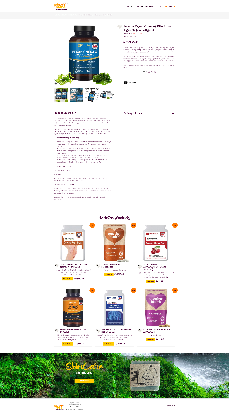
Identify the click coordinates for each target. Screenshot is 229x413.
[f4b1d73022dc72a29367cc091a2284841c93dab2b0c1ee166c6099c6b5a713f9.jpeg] (61, 95)
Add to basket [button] (67, 279)
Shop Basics (83, 380)
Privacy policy (69, 409)
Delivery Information (134, 113)
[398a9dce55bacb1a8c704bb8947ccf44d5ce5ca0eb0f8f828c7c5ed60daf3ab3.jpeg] (107, 95)
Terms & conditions (78, 409)
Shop (129, 6)
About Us (138, 6)
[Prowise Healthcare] (130, 83)
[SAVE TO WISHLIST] (57, 266)
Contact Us (149, 6)
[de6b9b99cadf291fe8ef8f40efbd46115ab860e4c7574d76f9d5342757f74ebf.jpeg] (76, 95)
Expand (56, 83)
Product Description (65, 113)
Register (72, 403)
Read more (109, 274)
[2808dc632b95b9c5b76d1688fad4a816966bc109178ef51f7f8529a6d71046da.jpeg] (92, 95)
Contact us (171, 406)
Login (77, 403)
